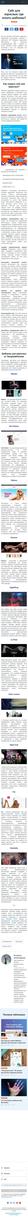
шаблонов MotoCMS (14, 370)
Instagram (14, 1203)
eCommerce (12, 917)
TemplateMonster (7, 941)
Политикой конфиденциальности (11, 1196)
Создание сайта (6, 946)
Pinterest (20, 1203)
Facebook (8, 1203)
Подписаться (15, 1190)
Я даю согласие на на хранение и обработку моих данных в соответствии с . (13, 1195)
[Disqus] (14, 1136)
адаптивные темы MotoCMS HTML (14, 918)
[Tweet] (11, 29)
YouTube (17, 1202)
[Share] (6, 29)
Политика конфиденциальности (13, 1213)
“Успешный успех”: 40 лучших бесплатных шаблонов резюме (11, 1072)
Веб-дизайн (19, 941)
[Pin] (21, 29)
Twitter (11, 1203)
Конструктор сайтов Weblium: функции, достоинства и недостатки (13, 1042)
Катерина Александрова (20, 25)
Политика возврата (14, 1214)
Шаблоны (14, 21)
